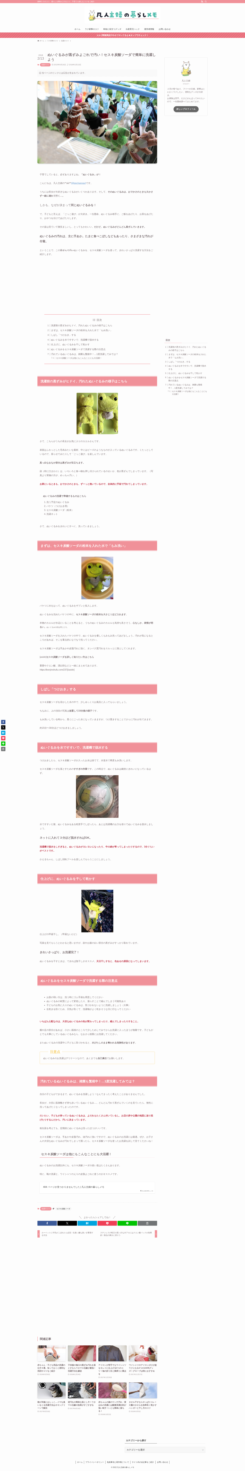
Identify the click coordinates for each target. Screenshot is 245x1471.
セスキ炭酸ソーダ (63, 1209)
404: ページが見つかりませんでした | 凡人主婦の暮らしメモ (73, 1187)
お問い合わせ (162, 1462)
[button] (47, 1223)
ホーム (80, 1462)
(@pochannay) (78, 183)
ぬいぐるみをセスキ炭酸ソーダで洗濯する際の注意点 (78, 349)
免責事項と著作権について (118, 1462)
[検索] (206, 1)
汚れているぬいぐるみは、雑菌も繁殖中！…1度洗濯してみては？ (84, 354)
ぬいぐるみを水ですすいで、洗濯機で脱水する (75, 340)
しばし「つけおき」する (63, 335)
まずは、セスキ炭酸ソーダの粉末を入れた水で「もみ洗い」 (81, 330)
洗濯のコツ (45, 65)
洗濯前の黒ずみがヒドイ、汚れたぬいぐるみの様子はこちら (81, 325)
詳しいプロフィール (186, 109)
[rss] (202, 1)
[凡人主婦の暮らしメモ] (122, 15)
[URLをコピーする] (147, 1223)
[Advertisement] (97, 285)
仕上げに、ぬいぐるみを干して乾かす (70, 344)
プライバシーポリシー (94, 1462)
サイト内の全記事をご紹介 (143, 1462)
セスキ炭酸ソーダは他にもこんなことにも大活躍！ (79, 358)
